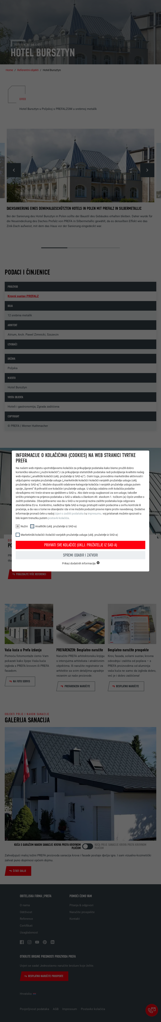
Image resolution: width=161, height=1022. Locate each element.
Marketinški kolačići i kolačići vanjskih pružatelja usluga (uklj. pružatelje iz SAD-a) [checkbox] (69, 534)
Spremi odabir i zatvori (80, 555)
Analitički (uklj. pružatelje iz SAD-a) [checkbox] (56, 526)
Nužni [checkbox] (24, 526)
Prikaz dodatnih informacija (79, 563)
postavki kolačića (58, 518)
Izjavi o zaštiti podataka (69, 513)
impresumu (94, 513)
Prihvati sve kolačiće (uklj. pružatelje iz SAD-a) (80, 545)
